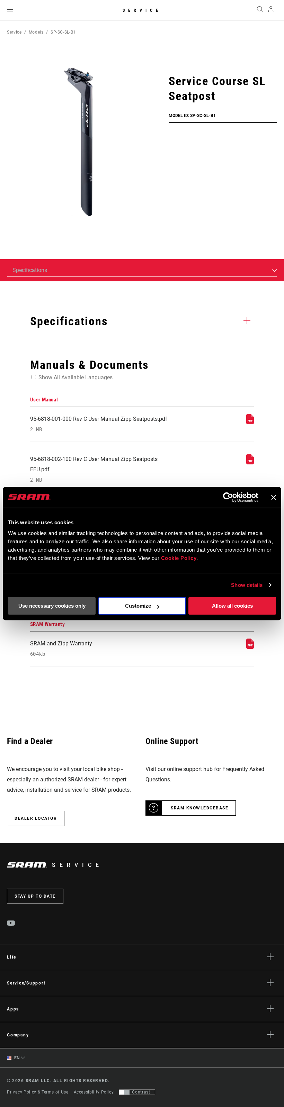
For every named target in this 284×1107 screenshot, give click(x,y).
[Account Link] (271, 10)
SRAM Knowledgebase (199, 808)
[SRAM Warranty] (250, 647)
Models (36, 32)
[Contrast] (124, 1092)
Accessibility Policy (94, 1092)
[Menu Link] (10, 10)
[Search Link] (260, 10)
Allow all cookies (232, 606)
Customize (138, 606)
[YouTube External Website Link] (11, 924)
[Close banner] (273, 497)
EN (16, 1057)
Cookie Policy (179, 558)
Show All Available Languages (75, 377)
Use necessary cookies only (52, 606)
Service (142, 10)
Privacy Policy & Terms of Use (38, 1092)
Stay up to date (35, 896)
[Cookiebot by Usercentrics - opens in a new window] (228, 497)
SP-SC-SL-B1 (63, 32)
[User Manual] (250, 422)
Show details (247, 585)
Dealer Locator (36, 818)
